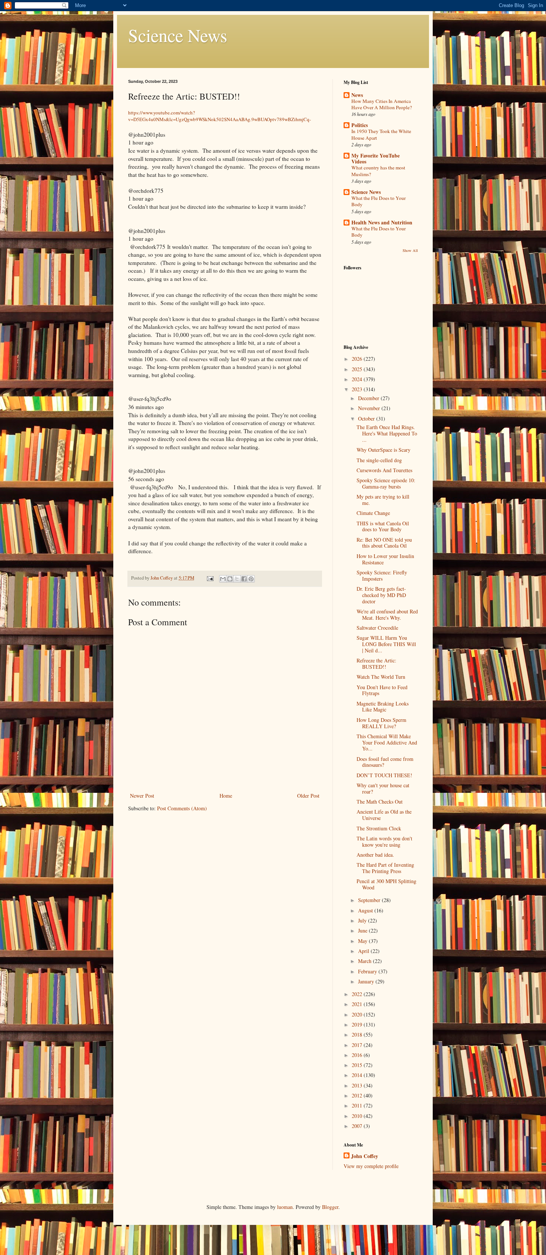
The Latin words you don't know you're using (384, 841)
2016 (358, 1054)
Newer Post (142, 795)
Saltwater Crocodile (377, 627)
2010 (358, 1115)
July (363, 920)
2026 (358, 358)
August (366, 910)
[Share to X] (237, 579)
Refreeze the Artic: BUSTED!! (376, 663)
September (370, 900)
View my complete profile (371, 1166)
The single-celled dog (379, 460)
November (369, 408)
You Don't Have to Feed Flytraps (382, 690)
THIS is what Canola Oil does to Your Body (383, 526)
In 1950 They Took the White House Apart (381, 134)
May (363, 940)
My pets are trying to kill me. (383, 499)
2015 (358, 1064)
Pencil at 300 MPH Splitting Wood (386, 884)
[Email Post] (210, 578)
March (365, 960)
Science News (177, 35)
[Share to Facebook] (244, 579)
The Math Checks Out (380, 801)
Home (226, 795)
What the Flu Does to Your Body (378, 201)
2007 (358, 1125)
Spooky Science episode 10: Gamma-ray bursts (386, 483)
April (364, 950)
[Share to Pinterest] (251, 579)
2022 (358, 994)
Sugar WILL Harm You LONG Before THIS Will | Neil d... (386, 644)
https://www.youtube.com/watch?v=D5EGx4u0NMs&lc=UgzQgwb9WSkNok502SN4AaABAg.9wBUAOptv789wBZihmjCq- (219, 116)
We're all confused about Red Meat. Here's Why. (387, 614)
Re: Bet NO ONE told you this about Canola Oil (384, 542)
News (357, 95)
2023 (358, 389)
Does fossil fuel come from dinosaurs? (385, 762)
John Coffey (364, 1156)
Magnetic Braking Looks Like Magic (383, 706)
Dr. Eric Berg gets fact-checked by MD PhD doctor (381, 595)
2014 (358, 1075)
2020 (358, 1014)
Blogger (330, 1206)
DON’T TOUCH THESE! (384, 775)
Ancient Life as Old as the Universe (384, 814)
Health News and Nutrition (381, 222)
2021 (358, 1004)
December (369, 398)
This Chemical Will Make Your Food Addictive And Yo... (387, 742)
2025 (358, 369)
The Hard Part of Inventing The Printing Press (385, 868)
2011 (358, 1105)
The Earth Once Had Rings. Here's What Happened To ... (387, 433)
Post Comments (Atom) (182, 808)
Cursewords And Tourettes (384, 470)
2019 (358, 1024)
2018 (358, 1034)
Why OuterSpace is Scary (383, 449)
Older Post (308, 795)
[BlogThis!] (230, 579)
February (368, 971)
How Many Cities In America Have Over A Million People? (381, 104)
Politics (359, 125)
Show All (410, 250)
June (363, 930)
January (367, 981)
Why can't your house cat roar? (383, 788)
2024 (358, 379)
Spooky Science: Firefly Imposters (382, 575)
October (367, 418)
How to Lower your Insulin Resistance (385, 559)
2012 (358, 1095)
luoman (285, 1206)
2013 (358, 1085)
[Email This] (223, 579)
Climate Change (373, 512)
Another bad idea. (375, 854)
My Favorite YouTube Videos (375, 158)
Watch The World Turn (381, 676)
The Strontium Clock (379, 828)
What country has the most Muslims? (378, 170)
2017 (358, 1044)
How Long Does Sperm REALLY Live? (381, 723)
